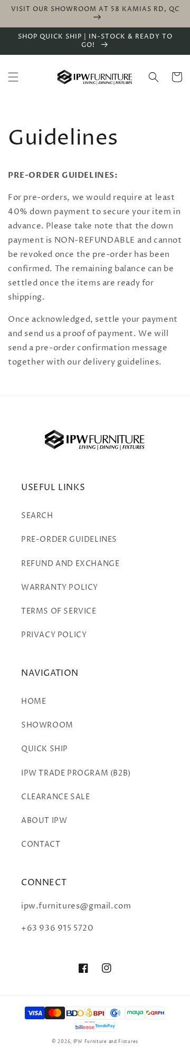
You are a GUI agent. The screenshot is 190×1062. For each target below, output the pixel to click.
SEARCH (37, 516)
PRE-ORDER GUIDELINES (69, 539)
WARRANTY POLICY (59, 587)
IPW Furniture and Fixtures (105, 1042)
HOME (33, 701)
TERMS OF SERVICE (59, 611)
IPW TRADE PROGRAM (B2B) (76, 773)
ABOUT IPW (44, 821)
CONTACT (40, 844)
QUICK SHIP (44, 749)
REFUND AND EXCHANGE (70, 564)
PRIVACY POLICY (54, 635)
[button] (13, 77)
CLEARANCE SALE (55, 797)
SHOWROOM (47, 725)
